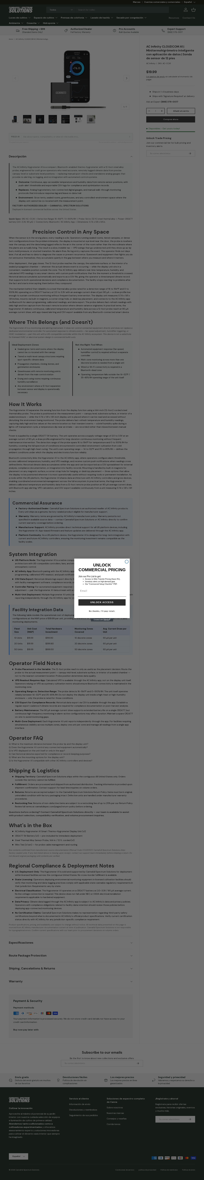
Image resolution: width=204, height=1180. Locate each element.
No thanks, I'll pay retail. (102, 611)
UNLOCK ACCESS (102, 602)
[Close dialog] (126, 561)
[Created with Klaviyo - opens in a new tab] (102, 619)
